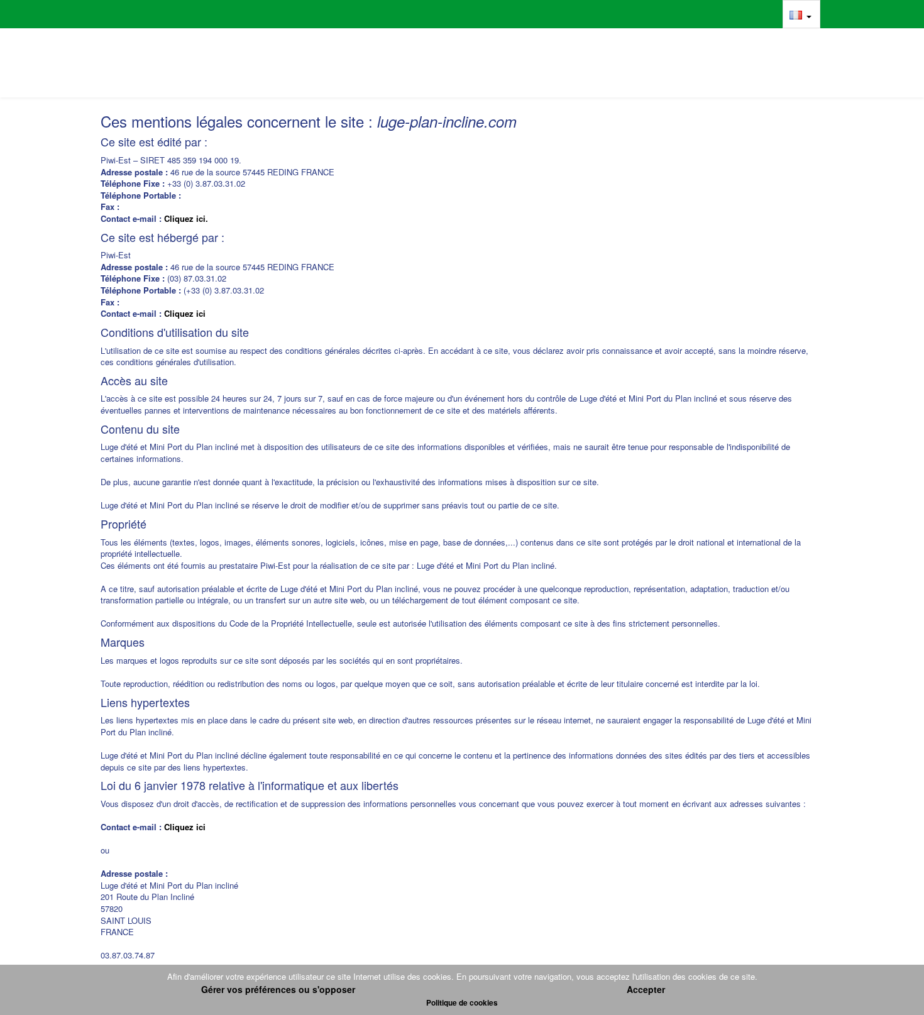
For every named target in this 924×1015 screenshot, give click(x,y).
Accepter (646, 989)
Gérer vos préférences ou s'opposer (278, 989)
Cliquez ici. (186, 218)
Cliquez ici (185, 313)
